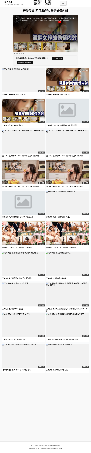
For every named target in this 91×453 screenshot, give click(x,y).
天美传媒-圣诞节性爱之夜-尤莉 (57, 370)
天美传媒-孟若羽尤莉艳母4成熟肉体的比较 (17, 278)
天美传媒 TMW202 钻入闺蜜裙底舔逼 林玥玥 (17, 248)
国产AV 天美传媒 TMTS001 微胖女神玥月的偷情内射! (20, 156)
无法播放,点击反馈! (24, 63)
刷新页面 (58, 58)
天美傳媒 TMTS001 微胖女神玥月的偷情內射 (17, 217)
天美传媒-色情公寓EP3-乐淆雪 (12, 309)
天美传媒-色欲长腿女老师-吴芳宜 (13, 339)
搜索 (63, 3)
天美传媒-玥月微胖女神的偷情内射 (14, 95)
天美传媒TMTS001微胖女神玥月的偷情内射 (61, 125)
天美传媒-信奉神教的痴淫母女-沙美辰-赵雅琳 (62, 339)
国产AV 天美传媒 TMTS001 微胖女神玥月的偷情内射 (20, 186)
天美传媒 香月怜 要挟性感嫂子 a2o (58, 217)
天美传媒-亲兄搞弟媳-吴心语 (56, 278)
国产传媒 (8, 2)
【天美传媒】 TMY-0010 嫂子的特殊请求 (16, 370)
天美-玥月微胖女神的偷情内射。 (13, 125)
